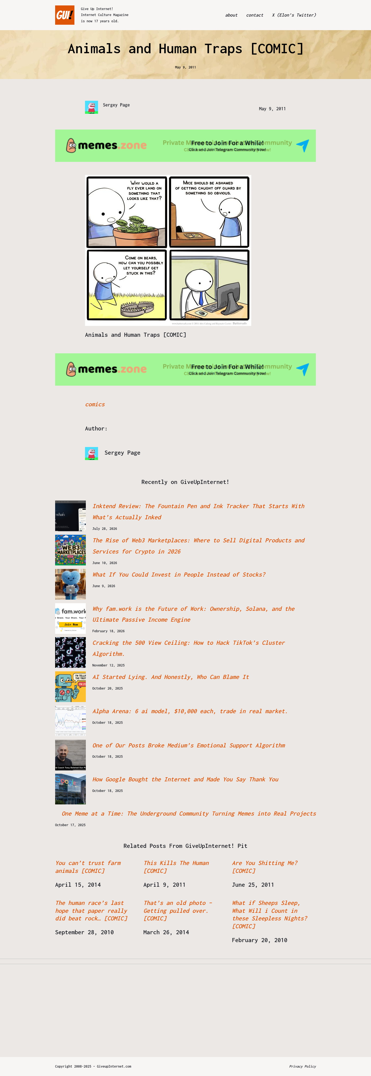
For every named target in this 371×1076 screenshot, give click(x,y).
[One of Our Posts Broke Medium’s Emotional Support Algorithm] (70, 755)
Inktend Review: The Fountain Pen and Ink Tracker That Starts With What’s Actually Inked (198, 511)
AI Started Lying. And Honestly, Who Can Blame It (170, 676)
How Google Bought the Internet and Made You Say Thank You (185, 779)
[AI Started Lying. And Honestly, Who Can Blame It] (70, 686)
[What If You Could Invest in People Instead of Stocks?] (70, 584)
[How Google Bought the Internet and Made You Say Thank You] (70, 789)
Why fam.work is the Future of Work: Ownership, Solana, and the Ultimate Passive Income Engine (193, 614)
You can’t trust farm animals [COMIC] (87, 866)
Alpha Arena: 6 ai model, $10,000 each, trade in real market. (190, 711)
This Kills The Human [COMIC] (176, 866)
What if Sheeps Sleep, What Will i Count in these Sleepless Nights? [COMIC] (269, 914)
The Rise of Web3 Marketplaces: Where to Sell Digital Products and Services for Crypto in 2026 (198, 546)
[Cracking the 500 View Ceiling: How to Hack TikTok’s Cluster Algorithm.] (70, 652)
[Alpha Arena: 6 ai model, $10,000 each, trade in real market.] (70, 721)
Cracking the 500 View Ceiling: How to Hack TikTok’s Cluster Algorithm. (188, 648)
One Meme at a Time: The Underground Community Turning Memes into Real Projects (189, 813)
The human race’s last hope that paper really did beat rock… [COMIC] (91, 910)
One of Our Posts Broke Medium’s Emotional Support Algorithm (188, 745)
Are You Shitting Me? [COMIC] (264, 866)
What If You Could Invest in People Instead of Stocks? (178, 574)
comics (95, 404)
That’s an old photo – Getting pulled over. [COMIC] (177, 910)
